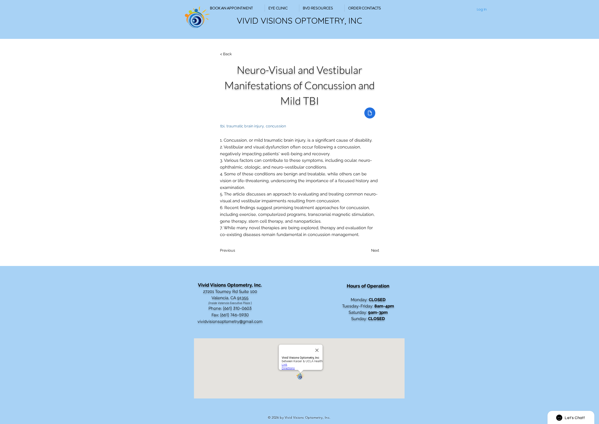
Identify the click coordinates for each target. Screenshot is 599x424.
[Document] (369, 112)
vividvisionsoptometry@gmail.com (230, 321)
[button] (321, 8)
